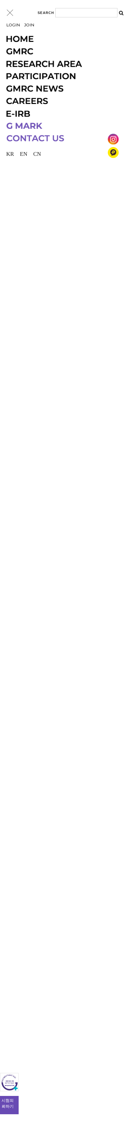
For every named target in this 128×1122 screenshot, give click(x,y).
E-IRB (61, 113)
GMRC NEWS (61, 89)
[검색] (121, 12)
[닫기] (10, 13)
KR (10, 154)
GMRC (61, 51)
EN (23, 154)
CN (37, 154)
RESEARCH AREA (61, 64)
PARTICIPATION (61, 76)
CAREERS (61, 101)
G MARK (61, 126)
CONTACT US (61, 138)
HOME (61, 39)
